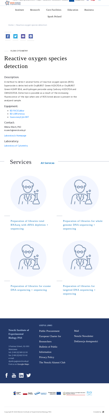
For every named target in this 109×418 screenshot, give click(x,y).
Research (35, 10)
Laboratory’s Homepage (15, 135)
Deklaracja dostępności (86, 341)
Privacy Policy (46, 357)
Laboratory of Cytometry (16, 146)
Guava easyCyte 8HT (19, 117)
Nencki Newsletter (83, 336)
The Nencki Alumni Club (52, 362)
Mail (76, 330)
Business (89, 10)
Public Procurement (49, 331)
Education (73, 10)
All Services (47, 163)
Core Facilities (53, 10)
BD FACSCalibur (17, 111)
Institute (19, 10)
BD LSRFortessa (17, 114)
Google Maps (23, 364)
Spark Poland (54, 16)
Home (11, 25)
